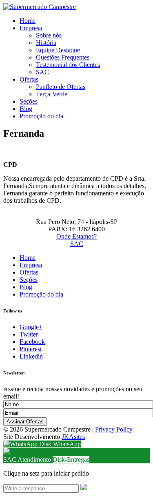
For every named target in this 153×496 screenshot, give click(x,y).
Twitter (29, 334)
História (46, 42)
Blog (26, 108)
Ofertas (29, 79)
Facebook (32, 341)
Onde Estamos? (76, 236)
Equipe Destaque (58, 49)
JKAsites (73, 436)
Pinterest (31, 348)
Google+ (31, 326)
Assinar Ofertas (25, 421)
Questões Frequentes (62, 57)
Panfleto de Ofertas (60, 86)
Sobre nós (49, 35)
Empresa (31, 27)
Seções (29, 101)
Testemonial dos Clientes (68, 64)
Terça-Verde (51, 94)
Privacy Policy (114, 429)
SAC (42, 72)
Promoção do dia (41, 116)
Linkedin (31, 356)
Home (27, 20)
